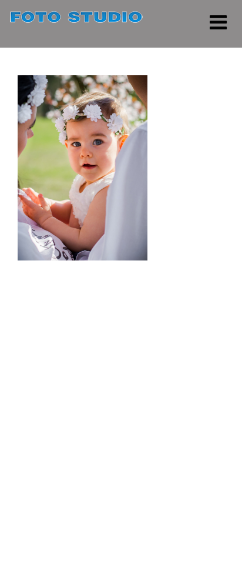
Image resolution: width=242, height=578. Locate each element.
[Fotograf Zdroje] (76, 19)
